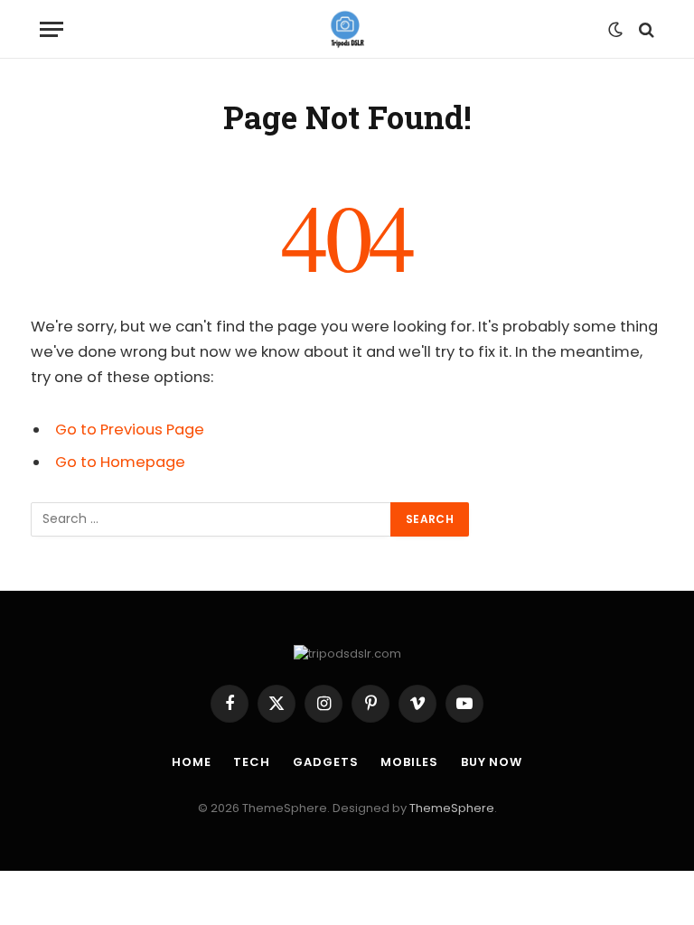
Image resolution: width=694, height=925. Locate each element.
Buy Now (491, 762)
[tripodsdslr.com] (347, 29)
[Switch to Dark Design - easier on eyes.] (615, 30)
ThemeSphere (451, 808)
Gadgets (325, 762)
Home (191, 762)
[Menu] (51, 29)
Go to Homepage (120, 462)
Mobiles (408, 762)
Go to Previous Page (129, 429)
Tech (251, 762)
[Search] (644, 29)
